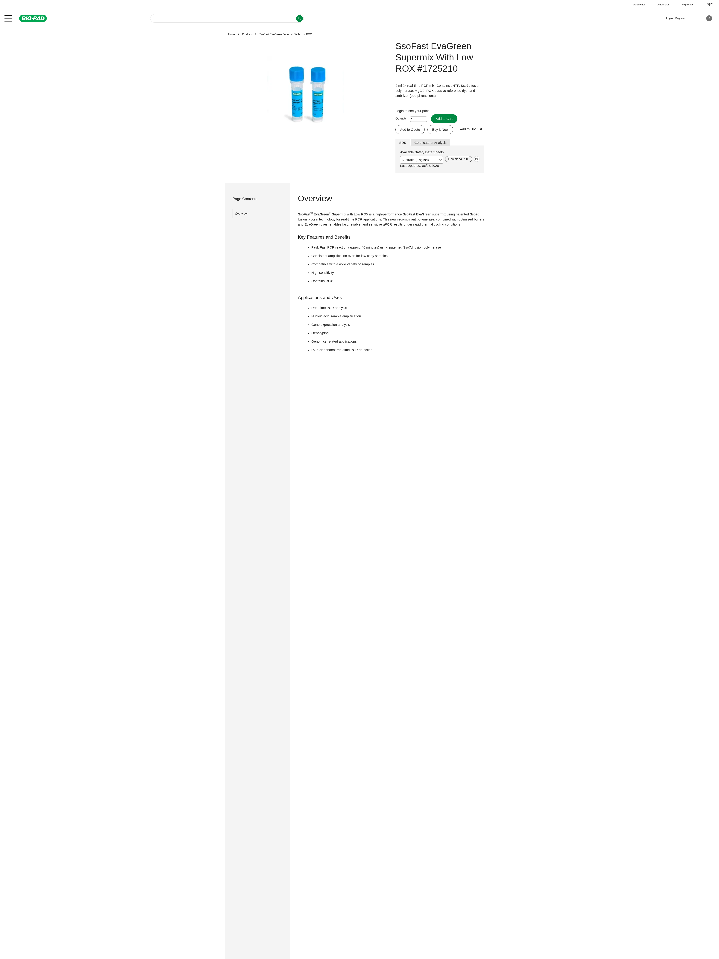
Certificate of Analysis (430, 143)
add (477, 159)
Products (247, 34)
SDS (402, 143)
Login (400, 111)
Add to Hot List (471, 129)
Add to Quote (410, 129)
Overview (241, 213)
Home (231, 34)
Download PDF (458, 159)
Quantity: (401, 118)
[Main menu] (8, 18)
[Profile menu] (693, 18)
